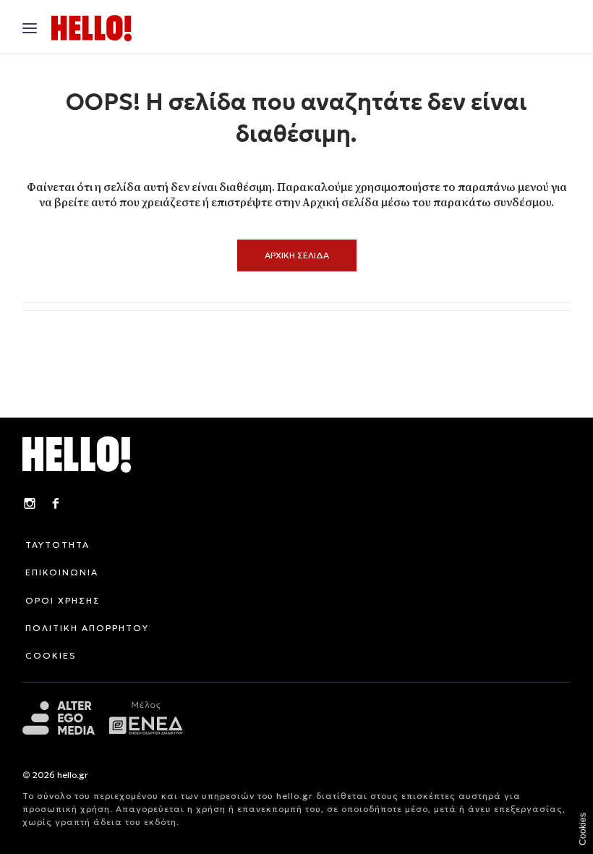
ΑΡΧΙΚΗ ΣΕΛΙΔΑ (297, 255)
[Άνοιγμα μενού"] (29, 28)
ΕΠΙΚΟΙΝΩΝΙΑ (61, 572)
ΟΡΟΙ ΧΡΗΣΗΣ (63, 600)
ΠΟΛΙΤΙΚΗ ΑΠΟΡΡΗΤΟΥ (87, 627)
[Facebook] (55, 505)
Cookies (583, 829)
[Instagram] (29, 505)
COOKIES (51, 655)
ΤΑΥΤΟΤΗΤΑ (57, 544)
